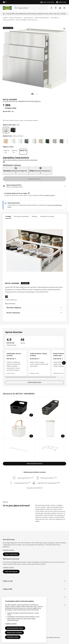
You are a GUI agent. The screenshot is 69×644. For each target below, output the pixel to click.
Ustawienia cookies (12, 637)
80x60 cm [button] (37, 101)
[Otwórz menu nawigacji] (64, 8)
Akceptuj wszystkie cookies (15, 628)
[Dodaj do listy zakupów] (64, 29)
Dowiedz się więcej (8, 550)
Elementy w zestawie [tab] (47, 216)
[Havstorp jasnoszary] (55, 141)
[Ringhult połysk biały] (34, 141)
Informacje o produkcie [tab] (21, 216)
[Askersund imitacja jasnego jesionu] (6, 141)
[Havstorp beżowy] (41, 141)
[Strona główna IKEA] (7, 8)
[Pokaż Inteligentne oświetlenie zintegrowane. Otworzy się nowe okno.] (19, 449)
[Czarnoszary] (13, 130)
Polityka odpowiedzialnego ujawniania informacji (47, 637)
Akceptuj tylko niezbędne (14, 632)
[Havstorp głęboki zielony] (48, 141)
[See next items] (64, 363)
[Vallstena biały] (13, 141)
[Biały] (6, 130)
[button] (14, 298)
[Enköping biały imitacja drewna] (20, 141)
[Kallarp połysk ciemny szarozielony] (27, 141)
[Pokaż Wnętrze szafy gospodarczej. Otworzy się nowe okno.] (50, 407)
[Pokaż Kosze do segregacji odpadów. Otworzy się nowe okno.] (50, 449)
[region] (34, 58)
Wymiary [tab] (34, 216)
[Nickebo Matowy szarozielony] (62, 141)
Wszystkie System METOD (34, 488)
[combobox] (30, 8)
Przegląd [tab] (8, 216)
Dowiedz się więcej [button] (49, 195)
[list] (34, 363)
